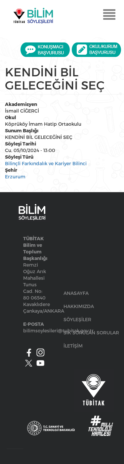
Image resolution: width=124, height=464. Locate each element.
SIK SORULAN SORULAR (91, 332)
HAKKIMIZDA (78, 306)
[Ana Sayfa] (33, 16)
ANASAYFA (76, 293)
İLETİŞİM (73, 345)
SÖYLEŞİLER (77, 319)
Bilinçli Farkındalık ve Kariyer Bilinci (46, 163)
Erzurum (15, 176)
